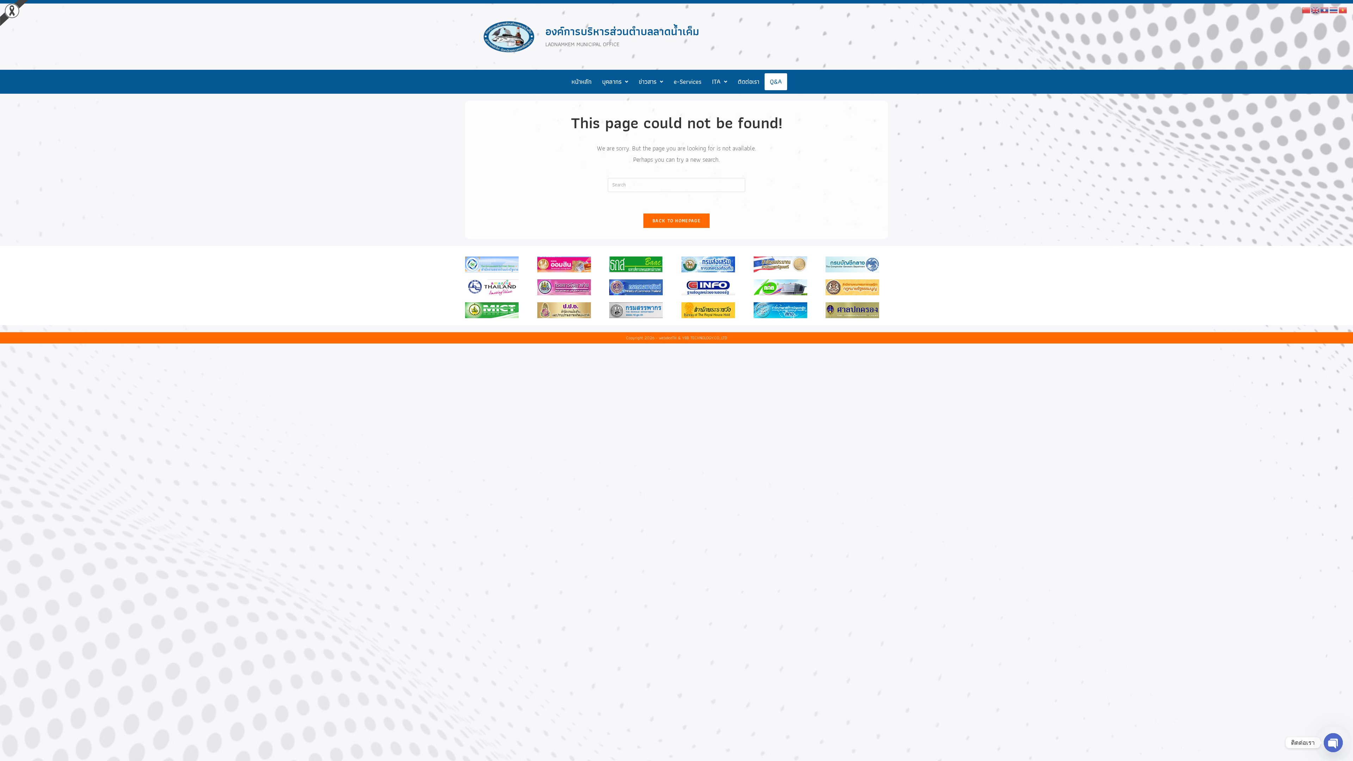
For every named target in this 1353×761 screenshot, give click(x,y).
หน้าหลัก (582, 81)
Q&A (776, 81)
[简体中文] (1306, 9)
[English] (1315, 9)
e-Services (688, 81)
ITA (716, 81)
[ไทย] (1334, 9)
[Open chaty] (1333, 742)
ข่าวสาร (647, 81)
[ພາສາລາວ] (1324, 9)
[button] (615, 81)
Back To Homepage (676, 220)
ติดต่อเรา (748, 81)
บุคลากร (612, 81)
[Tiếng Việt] (1343, 9)
